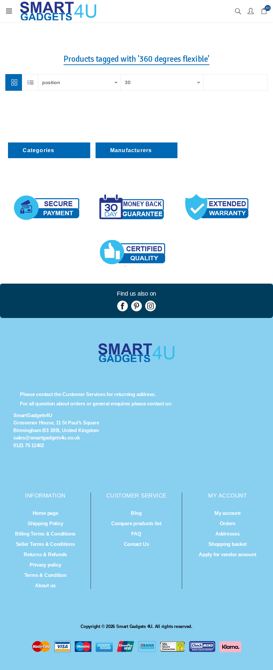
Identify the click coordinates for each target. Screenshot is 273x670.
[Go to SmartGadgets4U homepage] (136, 360)
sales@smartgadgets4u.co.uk (46, 437)
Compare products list (136, 523)
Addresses (227, 534)
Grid (13, 82)
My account (227, 513)
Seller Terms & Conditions (45, 544)
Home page (45, 513)
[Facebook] (122, 306)
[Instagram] (150, 306)
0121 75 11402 (28, 445)
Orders (228, 523)
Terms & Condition (45, 575)
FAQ (136, 534)
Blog (136, 513)
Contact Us (136, 544)
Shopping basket (227, 544)
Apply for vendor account (227, 554)
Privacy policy (45, 565)
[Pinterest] (136, 306)
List (30, 82)
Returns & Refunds (45, 554)
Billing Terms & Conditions (45, 534)
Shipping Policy (45, 523)
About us (45, 585)
